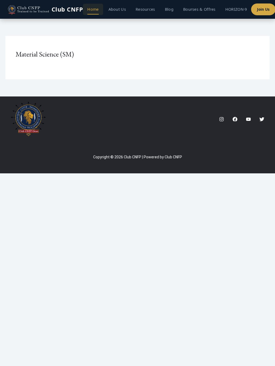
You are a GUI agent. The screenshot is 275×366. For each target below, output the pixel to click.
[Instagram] (221, 119)
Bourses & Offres (199, 9)
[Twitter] (261, 119)
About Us (117, 9)
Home (93, 9)
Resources (145, 9)
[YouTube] (248, 119)
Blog (169, 9)
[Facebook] (235, 119)
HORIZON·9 (236, 9)
